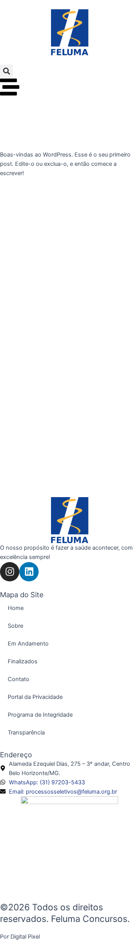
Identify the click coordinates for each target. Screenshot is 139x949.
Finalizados (22, 661)
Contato (18, 679)
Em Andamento (28, 643)
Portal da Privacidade (35, 696)
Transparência (26, 732)
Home (16, 608)
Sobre (15, 625)
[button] (6, 71)
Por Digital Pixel (20, 936)
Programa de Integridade (40, 714)
